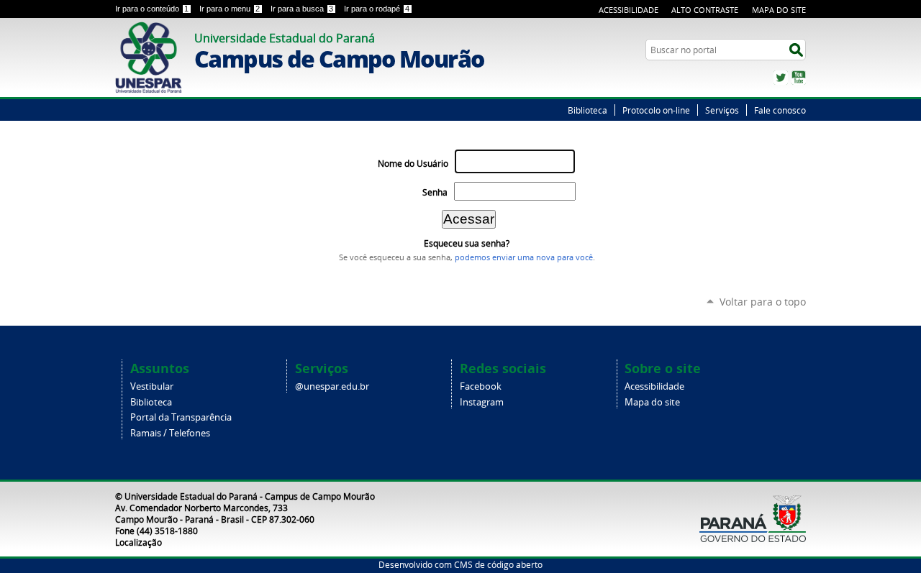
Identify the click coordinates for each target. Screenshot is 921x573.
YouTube (798, 77)
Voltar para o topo (763, 301)
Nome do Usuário (413, 163)
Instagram (482, 402)
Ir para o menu (229, 8)
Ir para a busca (302, 8)
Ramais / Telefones (170, 433)
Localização (138, 542)
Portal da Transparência (181, 417)
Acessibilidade (628, 9)
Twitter (780, 77)
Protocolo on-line (656, 110)
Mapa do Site (779, 9)
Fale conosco (780, 110)
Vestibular (151, 386)
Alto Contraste (704, 9)
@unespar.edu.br (332, 386)
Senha (435, 192)
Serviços (722, 110)
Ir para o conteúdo (152, 8)
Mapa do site (652, 402)
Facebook (481, 386)
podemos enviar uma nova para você (524, 257)
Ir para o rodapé (376, 8)
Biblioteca (587, 110)
